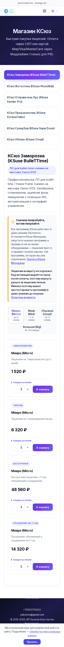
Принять (32, 642)
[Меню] (44, 11)
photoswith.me (25, 3)
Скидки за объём (22, 382)
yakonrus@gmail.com (32, 614)
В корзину (42, 389)
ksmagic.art (40, 3)
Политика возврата (23, 297)
